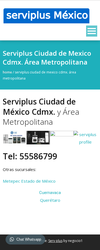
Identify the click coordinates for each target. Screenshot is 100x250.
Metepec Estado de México (29, 181)
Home (7, 72)
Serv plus (55, 240)
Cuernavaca (50, 192)
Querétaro (50, 200)
